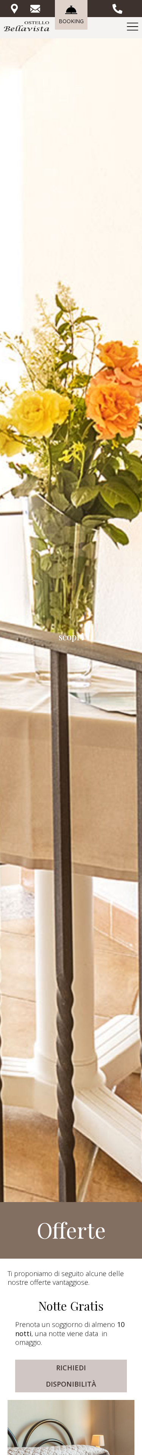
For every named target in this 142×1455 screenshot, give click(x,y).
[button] (71, 1376)
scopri (71, 636)
